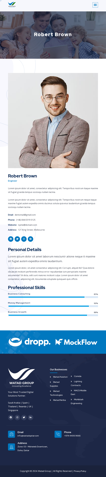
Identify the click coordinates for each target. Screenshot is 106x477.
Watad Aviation (60, 377)
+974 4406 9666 (72, 435)
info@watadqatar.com (28, 435)
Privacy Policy (80, 471)
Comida (77, 376)
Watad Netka (59, 400)
